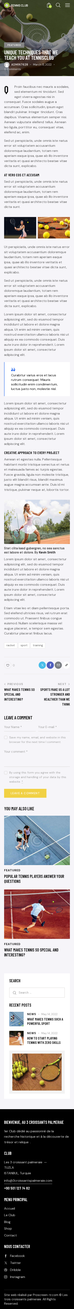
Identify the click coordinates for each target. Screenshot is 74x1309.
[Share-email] (58, 665)
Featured (14, 45)
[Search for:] (37, 992)
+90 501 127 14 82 (17, 1188)
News (31, 1014)
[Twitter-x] (42, 665)
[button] (67, 5)
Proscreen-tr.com (45, 1295)
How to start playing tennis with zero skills (44, 1040)
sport (24, 645)
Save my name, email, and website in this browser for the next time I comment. (37, 740)
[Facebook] (50, 665)
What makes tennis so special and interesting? (31, 952)
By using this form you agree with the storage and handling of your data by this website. (37, 777)
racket (10, 645)
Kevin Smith (47, 552)
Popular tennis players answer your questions (34, 879)
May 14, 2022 (49, 1014)
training (38, 645)
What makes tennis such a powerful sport (45, 1021)
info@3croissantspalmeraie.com (28, 1180)
